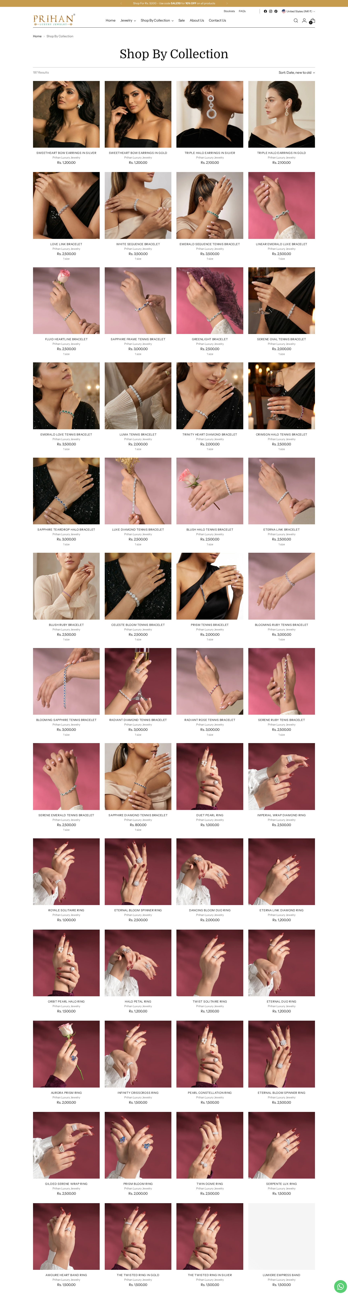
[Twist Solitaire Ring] (209, 963)
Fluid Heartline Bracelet (66, 339)
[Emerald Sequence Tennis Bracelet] (209, 205)
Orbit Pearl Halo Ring (66, 1001)
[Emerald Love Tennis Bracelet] (66, 395)
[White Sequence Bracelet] (138, 205)
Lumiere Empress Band (281, 1275)
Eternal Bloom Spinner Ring (138, 910)
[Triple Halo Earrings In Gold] (281, 114)
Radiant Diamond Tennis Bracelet (138, 720)
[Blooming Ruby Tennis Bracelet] (281, 586)
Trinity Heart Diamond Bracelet (209, 434)
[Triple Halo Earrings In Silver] (209, 114)
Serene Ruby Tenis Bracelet (281, 720)
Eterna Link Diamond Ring (281, 910)
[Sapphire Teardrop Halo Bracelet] (66, 491)
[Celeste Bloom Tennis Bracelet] (138, 586)
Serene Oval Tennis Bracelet (281, 339)
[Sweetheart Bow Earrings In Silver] (66, 114)
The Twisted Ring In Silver (210, 1275)
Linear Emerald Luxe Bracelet (282, 244)
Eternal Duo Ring (281, 1001)
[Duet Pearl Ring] (209, 776)
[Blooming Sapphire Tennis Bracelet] (66, 681)
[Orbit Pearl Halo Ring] (66, 963)
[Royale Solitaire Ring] (66, 871)
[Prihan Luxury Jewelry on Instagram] (270, 11)
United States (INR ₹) (299, 11)
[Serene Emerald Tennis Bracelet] (66, 776)
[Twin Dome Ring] (209, 1145)
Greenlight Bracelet (210, 339)
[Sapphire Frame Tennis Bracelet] (138, 300)
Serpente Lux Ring (281, 1183)
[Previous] (121, 3)
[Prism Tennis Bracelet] (209, 586)
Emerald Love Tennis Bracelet (66, 434)
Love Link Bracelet (66, 244)
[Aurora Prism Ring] (66, 1054)
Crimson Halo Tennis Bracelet (282, 434)
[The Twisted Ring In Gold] (138, 1236)
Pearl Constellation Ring (210, 1092)
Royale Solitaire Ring (66, 910)
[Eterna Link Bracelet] (281, 491)
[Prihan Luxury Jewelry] (54, 19)
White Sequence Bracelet (138, 244)
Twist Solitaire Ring (210, 1001)
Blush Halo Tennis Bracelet (209, 529)
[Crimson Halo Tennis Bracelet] (281, 395)
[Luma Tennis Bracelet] (138, 395)
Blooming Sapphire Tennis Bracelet (66, 720)
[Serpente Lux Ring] (281, 1145)
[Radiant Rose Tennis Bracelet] (209, 681)
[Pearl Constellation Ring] (209, 1054)
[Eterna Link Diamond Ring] (281, 871)
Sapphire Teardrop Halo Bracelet (66, 529)
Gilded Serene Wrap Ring (66, 1183)
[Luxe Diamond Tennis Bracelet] (138, 491)
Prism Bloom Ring (138, 1183)
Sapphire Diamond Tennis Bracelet (138, 815)
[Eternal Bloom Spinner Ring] (138, 871)
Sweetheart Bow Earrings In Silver (66, 152)
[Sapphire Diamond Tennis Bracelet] (138, 776)
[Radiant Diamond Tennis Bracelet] (138, 681)
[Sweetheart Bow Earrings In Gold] (138, 114)
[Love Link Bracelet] (66, 205)
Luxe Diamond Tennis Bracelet (138, 529)
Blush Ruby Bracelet (66, 624)
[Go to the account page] (304, 21)
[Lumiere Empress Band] (281, 1236)
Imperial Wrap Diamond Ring (281, 815)
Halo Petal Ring (138, 1001)
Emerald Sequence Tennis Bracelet (210, 244)
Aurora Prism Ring (66, 1092)
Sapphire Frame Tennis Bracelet (138, 339)
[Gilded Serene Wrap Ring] (66, 1145)
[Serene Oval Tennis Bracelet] (281, 300)
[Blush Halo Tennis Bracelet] (209, 491)
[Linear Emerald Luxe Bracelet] (281, 205)
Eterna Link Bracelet (281, 529)
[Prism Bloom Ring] (138, 1145)
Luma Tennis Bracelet (138, 434)
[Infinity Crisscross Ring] (138, 1054)
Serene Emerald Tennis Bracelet (66, 815)
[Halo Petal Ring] (138, 963)
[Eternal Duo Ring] (281, 963)
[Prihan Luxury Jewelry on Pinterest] (276, 11)
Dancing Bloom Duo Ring (210, 910)
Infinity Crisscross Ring (138, 1092)
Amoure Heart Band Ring (66, 1275)
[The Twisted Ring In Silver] (209, 1236)
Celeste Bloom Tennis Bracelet (138, 624)
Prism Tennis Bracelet (210, 624)
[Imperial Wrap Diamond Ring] (281, 776)
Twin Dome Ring (210, 1183)
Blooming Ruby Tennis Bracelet (281, 624)
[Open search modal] (296, 21)
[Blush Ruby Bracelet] (66, 586)
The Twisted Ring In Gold (138, 1275)
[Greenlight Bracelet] (209, 300)
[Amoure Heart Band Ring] (66, 1236)
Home (37, 36)
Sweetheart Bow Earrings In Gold (138, 152)
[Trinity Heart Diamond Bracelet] (209, 395)
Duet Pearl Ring (209, 815)
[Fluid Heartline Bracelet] (66, 300)
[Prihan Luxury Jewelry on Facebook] (265, 11)
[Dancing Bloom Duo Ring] (209, 871)
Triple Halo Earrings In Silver (210, 152)
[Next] (227, 3)
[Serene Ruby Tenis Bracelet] (281, 681)
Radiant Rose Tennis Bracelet (209, 720)
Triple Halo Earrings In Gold (281, 152)
